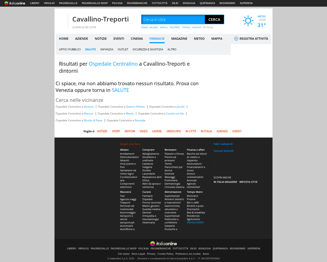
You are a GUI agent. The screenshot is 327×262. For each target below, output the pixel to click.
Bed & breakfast (196, 212)
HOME (64, 38)
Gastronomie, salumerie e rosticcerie (172, 209)
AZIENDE (81, 38)
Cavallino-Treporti (100, 19)
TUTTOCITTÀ (160, 3)
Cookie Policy (165, 253)
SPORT (116, 131)
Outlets (146, 170)
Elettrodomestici (129, 157)
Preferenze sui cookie (188, 253)
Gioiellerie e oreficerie (149, 158)
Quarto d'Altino (135, 106)
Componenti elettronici (127, 185)
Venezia (89, 106)
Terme (168, 163)
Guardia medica (151, 209)
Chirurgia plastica (174, 187)
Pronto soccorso (151, 202)
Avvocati (192, 180)
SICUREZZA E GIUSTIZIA (148, 49)
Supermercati (172, 195)
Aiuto (206, 253)
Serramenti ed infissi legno (128, 172)
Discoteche (193, 209)
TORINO (186, 27)
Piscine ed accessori (170, 158)
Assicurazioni (194, 163)
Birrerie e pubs (195, 205)
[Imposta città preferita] (61, 19)
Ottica (145, 180)
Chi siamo (124, 253)
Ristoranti (192, 195)
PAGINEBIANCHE (137, 3)
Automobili (126, 225)
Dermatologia (172, 183)
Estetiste (169, 173)
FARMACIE (157, 38)
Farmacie (147, 195)
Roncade (140, 120)
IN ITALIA (208, 27)
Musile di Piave (93, 120)
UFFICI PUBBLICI (70, 49)
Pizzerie (191, 199)
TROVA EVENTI (195, 222)
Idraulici (124, 160)
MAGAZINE (179, 38)
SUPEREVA (246, 3)
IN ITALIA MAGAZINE (225, 181)
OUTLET (123, 49)
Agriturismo (193, 219)
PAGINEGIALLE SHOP (95, 3)
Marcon (89, 113)
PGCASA (117, 3)
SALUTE (90, 49)
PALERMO (175, 27)
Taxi (122, 195)
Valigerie (147, 167)
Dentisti (146, 212)
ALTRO (172, 49)
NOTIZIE (101, 38)
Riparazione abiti (152, 177)
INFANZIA (106, 49)
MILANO (153, 27)
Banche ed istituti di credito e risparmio (197, 157)
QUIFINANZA (207, 3)
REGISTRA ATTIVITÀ (253, 38)
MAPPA (216, 38)
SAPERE (157, 131)
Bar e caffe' (193, 202)
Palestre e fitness (174, 153)
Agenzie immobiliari (193, 185)
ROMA (144, 27)
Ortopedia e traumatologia (150, 217)
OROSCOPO (173, 131)
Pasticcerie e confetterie (172, 220)
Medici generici (150, 205)
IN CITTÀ (191, 131)
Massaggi (170, 177)
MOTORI (130, 131)
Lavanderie (148, 173)
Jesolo (181, 106)
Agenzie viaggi (128, 199)
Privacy (151, 253)
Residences (193, 215)
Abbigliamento (150, 153)
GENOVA (196, 27)
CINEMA (137, 38)
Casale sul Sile (175, 113)
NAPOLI (164, 27)
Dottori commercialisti (195, 175)
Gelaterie (170, 225)
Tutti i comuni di (223, 144)
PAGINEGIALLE (68, 3)
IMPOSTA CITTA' (248, 181)
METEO (199, 38)
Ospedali (147, 199)
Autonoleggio (128, 212)
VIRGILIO (49, 3)
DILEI (175, 3)
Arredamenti (127, 153)
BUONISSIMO (227, 3)
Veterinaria (148, 222)
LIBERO (34, 3)
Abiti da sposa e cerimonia (151, 185)
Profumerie (171, 180)
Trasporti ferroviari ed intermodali (127, 206)
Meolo (130, 113)
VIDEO (143, 131)
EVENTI (118, 38)
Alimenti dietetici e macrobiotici (174, 200)
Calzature (147, 163)
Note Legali (138, 253)
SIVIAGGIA (189, 3)
